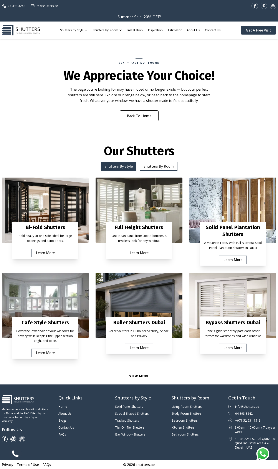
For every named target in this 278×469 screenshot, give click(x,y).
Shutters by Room (105, 30)
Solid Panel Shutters (129, 406)
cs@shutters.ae (47, 6)
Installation (135, 30)
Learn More (45, 252)
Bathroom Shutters (185, 434)
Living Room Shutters (187, 406)
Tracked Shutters (127, 420)
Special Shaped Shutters (132, 413)
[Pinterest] (264, 6)
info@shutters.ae (247, 406)
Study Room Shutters (187, 413)
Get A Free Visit (258, 30)
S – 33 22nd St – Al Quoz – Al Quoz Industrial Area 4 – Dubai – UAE (255, 443)
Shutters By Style (118, 166)
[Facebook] (255, 6)
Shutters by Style (72, 30)
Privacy (7, 464)
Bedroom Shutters (185, 420)
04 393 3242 (16, 6)
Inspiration (155, 30)
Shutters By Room (159, 166)
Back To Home (139, 115)
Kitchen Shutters (183, 427)
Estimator (175, 30)
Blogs (62, 420)
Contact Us (213, 30)
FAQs (62, 434)
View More (139, 376)
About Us (193, 30)
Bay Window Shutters (130, 434)
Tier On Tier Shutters (129, 427)
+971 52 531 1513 (248, 420)
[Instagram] (273, 6)
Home (62, 406)
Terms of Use (28, 464)
